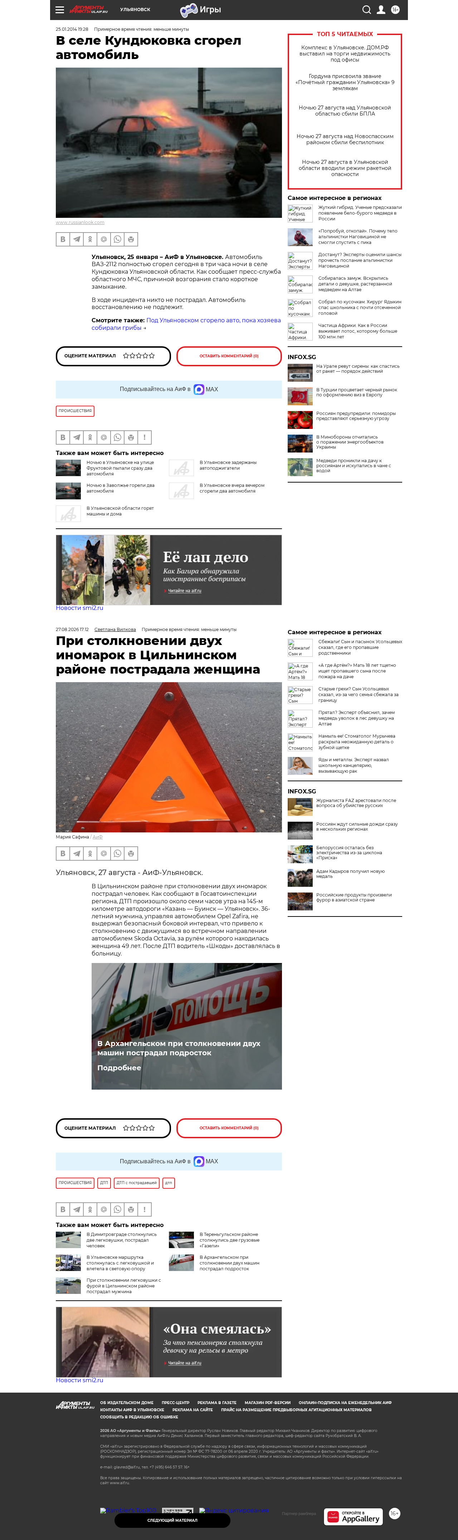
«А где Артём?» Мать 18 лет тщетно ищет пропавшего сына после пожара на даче (357, 671)
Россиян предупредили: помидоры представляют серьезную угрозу (356, 416)
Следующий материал (172, 1520)
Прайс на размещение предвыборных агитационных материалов (296, 1410)
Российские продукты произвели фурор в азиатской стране (354, 898)
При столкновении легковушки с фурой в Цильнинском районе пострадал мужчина (124, 1285)
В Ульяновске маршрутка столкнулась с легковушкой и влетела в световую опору (120, 1263)
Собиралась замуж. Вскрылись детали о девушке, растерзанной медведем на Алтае (355, 283)
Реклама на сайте (192, 1410)
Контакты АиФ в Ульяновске (132, 1410)
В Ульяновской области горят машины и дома (120, 511)
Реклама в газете (217, 1402)
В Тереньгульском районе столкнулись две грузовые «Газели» (229, 1240)
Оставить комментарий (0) (229, 356)
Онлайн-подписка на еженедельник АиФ (345, 1402)
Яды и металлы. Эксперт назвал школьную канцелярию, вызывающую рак (353, 765)
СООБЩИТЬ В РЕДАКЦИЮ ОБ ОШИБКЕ (139, 1417)
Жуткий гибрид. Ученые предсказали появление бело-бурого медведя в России (360, 213)
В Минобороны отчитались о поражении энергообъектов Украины (350, 442)
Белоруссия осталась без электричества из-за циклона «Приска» (349, 852)
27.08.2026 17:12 (72, 629)
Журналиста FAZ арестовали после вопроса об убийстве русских (356, 803)
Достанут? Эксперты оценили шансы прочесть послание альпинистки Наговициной (359, 260)
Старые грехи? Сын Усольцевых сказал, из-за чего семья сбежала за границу (358, 694)
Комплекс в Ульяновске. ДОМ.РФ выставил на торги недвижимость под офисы (344, 54)
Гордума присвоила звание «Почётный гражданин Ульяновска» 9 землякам (345, 82)
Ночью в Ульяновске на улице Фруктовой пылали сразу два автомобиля (120, 468)
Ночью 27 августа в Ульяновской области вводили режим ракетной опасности (345, 168)
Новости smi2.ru (79, 608)
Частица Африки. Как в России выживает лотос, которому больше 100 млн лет (357, 331)
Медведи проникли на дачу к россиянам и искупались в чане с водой (353, 465)
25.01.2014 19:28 (72, 29)
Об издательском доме (127, 1402)
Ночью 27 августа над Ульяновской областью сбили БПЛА (345, 111)
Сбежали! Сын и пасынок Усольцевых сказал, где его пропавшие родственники (360, 647)
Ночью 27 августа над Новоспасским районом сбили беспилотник (345, 139)
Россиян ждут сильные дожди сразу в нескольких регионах (357, 827)
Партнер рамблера (299, 1513)
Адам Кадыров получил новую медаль (350, 874)
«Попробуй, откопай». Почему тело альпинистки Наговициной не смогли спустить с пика (358, 236)
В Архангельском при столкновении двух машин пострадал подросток (178, 1048)
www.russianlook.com (80, 222)
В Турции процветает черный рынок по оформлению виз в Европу (356, 392)
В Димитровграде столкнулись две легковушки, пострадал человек (122, 1240)
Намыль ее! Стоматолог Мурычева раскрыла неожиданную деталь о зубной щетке (356, 741)
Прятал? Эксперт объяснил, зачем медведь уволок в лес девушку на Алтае (356, 718)
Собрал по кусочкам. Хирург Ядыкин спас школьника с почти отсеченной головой (359, 307)
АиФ (98, 837)
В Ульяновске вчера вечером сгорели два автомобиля (232, 488)
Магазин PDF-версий (268, 1402)
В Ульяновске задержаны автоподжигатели (228, 465)
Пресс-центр (175, 1402)
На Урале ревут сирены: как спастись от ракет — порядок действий (358, 369)
